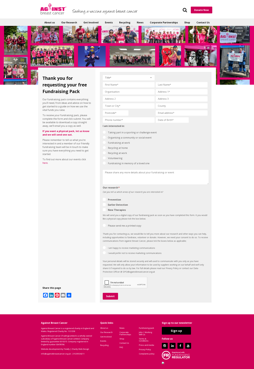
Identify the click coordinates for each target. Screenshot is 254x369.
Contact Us (203, 22)
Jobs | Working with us (145, 333)
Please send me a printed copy (124, 225)
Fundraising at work (119, 142)
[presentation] (125, 282)
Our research (111, 187)
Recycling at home (118, 148)
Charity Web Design (80, 349)
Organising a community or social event (130, 137)
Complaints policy (146, 353)
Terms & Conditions (143, 339)
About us (49, 22)
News (140, 22)
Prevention (114, 199)
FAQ (121, 347)
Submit (110, 296)
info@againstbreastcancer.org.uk (56, 353)
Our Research (69, 22)
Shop (187, 22)
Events (109, 22)
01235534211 (79, 353)
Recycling (124, 22)
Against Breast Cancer (53, 9)
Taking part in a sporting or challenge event (132, 132)
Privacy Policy (145, 349)
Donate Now (201, 10)
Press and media (146, 345)
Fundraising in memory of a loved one (128, 163)
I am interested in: (114, 126)
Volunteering (115, 158)
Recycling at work (117, 153)
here (45, 163)
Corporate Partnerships (164, 22)
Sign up (176, 331)
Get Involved (90, 22)
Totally (67, 349)
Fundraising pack (146, 328)
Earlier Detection (118, 204)
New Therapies (117, 210)
